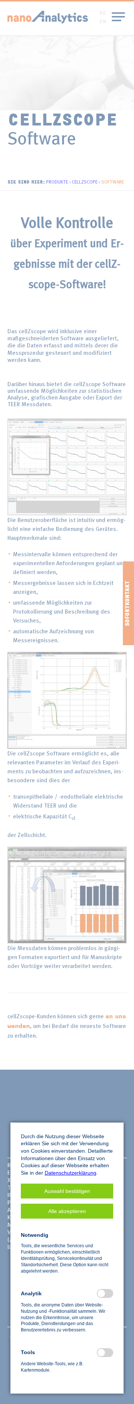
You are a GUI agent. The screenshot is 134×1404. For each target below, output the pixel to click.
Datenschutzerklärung (70, 1173)
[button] (67, 1191)
